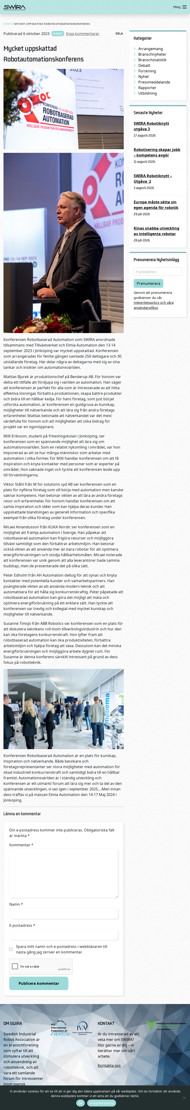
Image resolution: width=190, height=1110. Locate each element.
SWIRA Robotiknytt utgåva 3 (151, 126)
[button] (179, 6)
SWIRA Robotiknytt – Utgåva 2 (153, 178)
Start (7, 24)
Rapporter (147, 87)
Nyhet (57, 33)
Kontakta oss (109, 1065)
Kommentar (21, 844)
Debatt (144, 65)
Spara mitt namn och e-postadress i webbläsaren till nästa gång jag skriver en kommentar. (61, 949)
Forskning (147, 71)
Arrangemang (150, 48)
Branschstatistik (152, 59)
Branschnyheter (152, 54)
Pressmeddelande (154, 82)
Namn (16, 904)
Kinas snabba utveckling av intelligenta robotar (156, 231)
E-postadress (22, 925)
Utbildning (147, 93)
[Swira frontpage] (87, 7)
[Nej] (184, 1097)
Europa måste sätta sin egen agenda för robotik (156, 204)
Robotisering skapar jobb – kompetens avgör (157, 152)
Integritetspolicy (101, 1103)
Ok (81, 1103)
